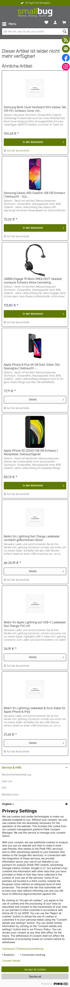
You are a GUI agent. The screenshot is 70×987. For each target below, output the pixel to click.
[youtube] (66, 40)
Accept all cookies (35, 969)
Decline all (35, 976)
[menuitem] (9, 24)
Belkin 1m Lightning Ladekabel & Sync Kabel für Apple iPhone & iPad (35, 709)
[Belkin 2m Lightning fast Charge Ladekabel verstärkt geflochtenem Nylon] (35, 518)
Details (33, 399)
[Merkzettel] (46, 22)
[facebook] (66, 58)
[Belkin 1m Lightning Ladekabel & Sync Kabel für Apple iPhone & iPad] (35, 689)
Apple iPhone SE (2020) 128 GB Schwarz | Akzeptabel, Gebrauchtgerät (31, 452)
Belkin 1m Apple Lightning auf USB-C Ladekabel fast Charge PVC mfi (35, 624)
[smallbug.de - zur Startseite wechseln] (35, 12)
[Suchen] (64, 31)
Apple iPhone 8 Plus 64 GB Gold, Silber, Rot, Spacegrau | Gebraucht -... (32, 366)
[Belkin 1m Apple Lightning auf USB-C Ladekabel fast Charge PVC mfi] (35, 604)
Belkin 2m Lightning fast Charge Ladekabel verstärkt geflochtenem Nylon (32, 538)
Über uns (7, 781)
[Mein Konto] (55, 22)
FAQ (4, 787)
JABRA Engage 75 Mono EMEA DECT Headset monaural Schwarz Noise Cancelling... (33, 280)
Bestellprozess (10, 794)
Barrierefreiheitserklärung (16, 774)
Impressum (8, 948)
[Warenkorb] (64, 22)
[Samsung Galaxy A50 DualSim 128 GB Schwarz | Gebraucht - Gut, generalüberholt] (35, 174)
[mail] (66, 49)
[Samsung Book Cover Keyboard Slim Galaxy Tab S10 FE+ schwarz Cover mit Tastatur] (35, 88)
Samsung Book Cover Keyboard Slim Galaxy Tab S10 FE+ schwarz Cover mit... (35, 108)
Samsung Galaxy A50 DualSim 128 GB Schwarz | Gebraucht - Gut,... (34, 194)
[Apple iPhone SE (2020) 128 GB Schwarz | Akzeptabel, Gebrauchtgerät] (35, 432)
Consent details (11, 960)
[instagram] (66, 67)
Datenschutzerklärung (30, 948)
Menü (12, 24)
